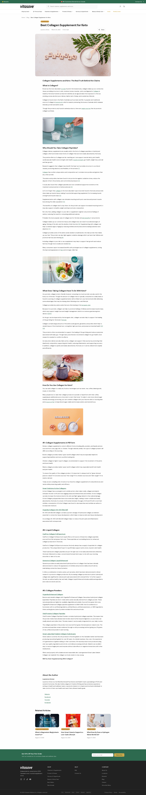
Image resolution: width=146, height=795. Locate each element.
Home (23, 17)
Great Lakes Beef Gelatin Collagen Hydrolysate (59, 634)
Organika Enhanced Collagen (53, 594)
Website (47, 694)
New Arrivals (50, 785)
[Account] (120, 6)
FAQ (76, 770)
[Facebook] (24, 779)
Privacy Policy (108, 792)
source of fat (50, 402)
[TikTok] (27, 779)
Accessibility (122, 792)
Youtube (47, 700)
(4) (60, 196)
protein (63, 89)
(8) (62, 237)
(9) (69, 244)
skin (62, 250)
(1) (79, 168)
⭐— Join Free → (73, 1)
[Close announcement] (143, 1)
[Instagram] (21, 779)
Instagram (48, 702)
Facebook (48, 697)
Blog (28, 17)
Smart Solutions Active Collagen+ (54, 488)
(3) (71, 187)
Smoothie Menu (106, 785)
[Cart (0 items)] (124, 6)
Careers (104, 782)
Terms (115, 792)
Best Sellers (50, 782)
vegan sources (85, 108)
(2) (79, 181)
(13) (44, 328)
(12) (102, 326)
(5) (64, 202)
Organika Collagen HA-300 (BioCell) (55, 510)
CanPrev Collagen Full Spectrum (54, 534)
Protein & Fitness (67, 11)
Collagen (96, 91)
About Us (104, 770)
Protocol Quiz (38, 11)
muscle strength (78, 160)
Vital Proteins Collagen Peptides (54, 614)
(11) (50, 314)
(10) (48, 314)
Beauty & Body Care (97, 11)
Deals (108, 11)
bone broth (59, 102)
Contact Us (138, 1)
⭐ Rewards (5, 1)
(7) (49, 229)
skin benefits (86, 218)
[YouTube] (30, 779)
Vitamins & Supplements (51, 11)
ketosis (64, 320)
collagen (58, 191)
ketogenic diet (86, 305)
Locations (104, 773)
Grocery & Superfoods (82, 11)
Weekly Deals (117, 11)
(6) (79, 224)
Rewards (104, 776)
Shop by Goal (25, 11)
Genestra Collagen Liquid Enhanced (55, 561)
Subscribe (119, 755)
